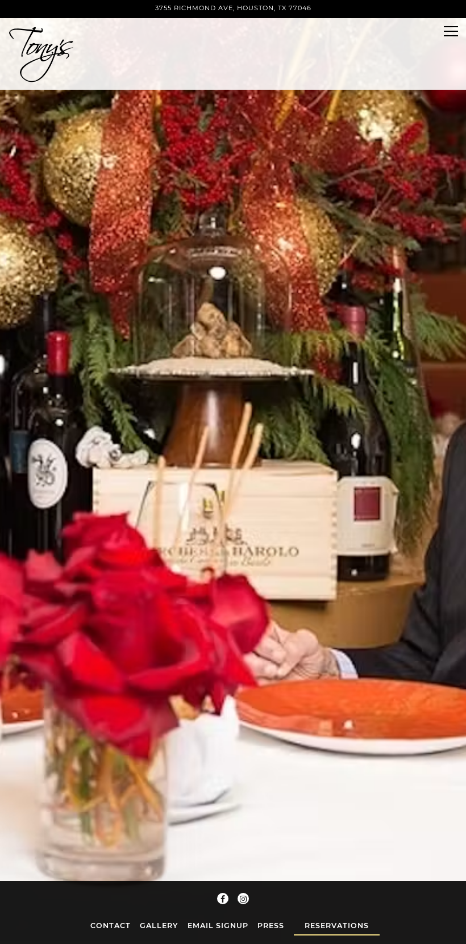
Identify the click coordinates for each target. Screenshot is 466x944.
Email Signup (218, 925)
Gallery (159, 925)
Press (270, 925)
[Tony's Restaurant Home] (47, 54)
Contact (110, 925)
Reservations (337, 925)
